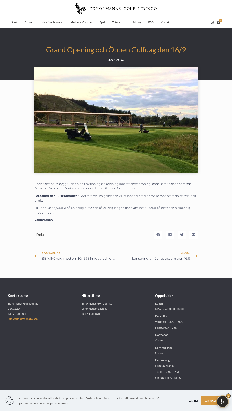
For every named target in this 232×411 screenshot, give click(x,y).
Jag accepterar (214, 400)
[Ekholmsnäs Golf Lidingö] (116, 8)
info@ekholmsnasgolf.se (23, 318)
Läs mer (193, 400)
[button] (158, 235)
